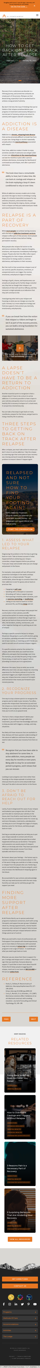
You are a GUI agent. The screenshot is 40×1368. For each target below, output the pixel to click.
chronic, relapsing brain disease (23, 135)
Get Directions (20, 1279)
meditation (29, 599)
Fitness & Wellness (16, 1126)
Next (33, 1019)
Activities (7, 1330)
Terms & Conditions (24, 1356)
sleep (25, 604)
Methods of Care (10, 1318)
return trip (21, 946)
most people (11, 231)
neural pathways (21, 142)
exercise (11, 599)
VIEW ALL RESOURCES (20, 1239)
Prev (6, 1019)
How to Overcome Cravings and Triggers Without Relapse (18, 1115)
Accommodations (10, 1324)
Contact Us (20, 1286)
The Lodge (7, 1337)
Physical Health (15, 1132)
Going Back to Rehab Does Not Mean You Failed (18, 1078)
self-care (17, 589)
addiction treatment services (24, 233)
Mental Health (14, 1089)
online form (14, 972)
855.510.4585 (30, 969)
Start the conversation (20, 529)
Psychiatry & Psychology (19, 1135)
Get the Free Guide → (19, 6)
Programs (7, 1312)
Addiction (10, 61)
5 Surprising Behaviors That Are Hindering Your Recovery (20, 1215)
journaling (18, 599)
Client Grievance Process (21, 1358)
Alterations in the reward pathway (24, 155)
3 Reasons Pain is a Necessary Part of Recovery (17, 1168)
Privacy (12, 1356)
